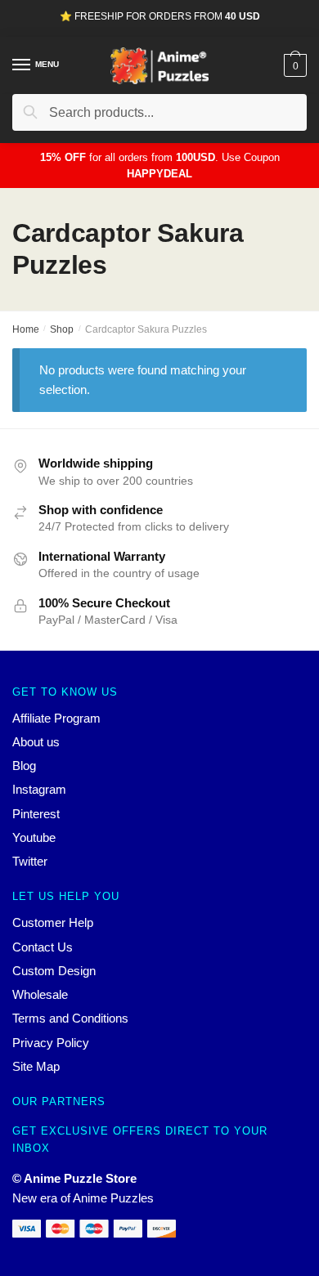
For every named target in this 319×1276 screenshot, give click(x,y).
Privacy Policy (50, 1043)
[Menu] (22, 65)
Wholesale (40, 994)
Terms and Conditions (70, 1018)
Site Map (36, 1066)
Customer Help (52, 922)
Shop (62, 329)
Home (25, 329)
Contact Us (42, 947)
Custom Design (54, 971)
